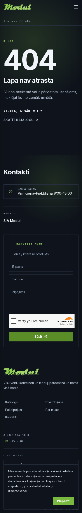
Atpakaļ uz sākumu (20, 111)
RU (21, 441)
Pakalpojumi (14, 410)
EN (14, 441)
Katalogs (11, 402)
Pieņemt (63, 501)
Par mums (52, 410)
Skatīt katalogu (18, 120)
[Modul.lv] (17, 7)
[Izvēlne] (76, 7)
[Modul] (21, 372)
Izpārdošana (54, 402)
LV (6, 441)
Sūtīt (38, 336)
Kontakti (11, 417)
